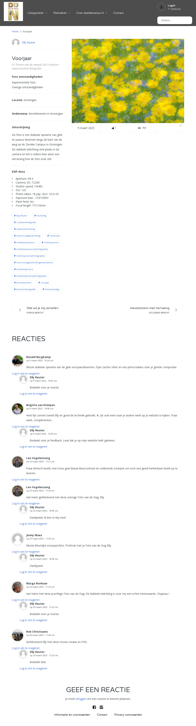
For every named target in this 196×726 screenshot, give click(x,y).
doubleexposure (24, 269)
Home (15, 31)
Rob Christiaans (37, 631)
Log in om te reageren (26, 373)
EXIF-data (18, 171)
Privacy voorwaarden (128, 714)
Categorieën (36, 13)
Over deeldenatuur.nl (90, 13)
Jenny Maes (34, 535)
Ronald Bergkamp (38, 357)
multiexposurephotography (30, 255)
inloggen (81, 699)
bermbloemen (23, 282)
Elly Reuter (28, 42)
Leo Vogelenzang (38, 458)
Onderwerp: (20, 113)
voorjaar (45, 282)
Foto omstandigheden (27, 76)
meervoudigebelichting (28, 235)
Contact (118, 13)
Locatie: (17, 100)
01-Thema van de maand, (27, 64)
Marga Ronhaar (36, 583)
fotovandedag (52, 289)
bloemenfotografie (26, 289)
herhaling (41, 215)
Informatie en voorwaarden (72, 714)
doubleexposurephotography (31, 275)
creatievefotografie (26, 222)
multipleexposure (25, 242)
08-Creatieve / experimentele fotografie (36, 66)
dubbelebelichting (25, 229)
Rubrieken (60, 13)
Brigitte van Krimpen (40, 405)
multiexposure (51, 242)
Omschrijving (21, 127)
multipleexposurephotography (32, 249)
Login (171, 5)
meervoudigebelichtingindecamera (34, 262)
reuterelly (55, 235)
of (174, 8)
